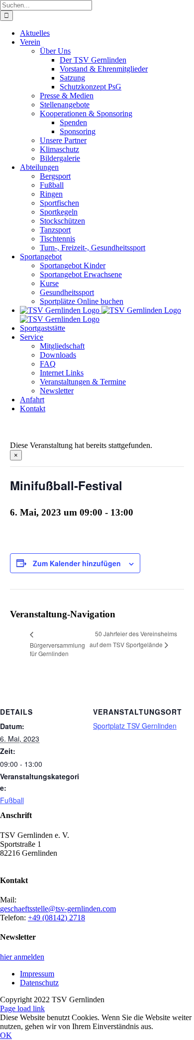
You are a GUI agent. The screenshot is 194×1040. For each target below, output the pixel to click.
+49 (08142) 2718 (56, 917)
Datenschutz (39, 982)
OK (6, 1035)
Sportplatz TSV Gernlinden (135, 726)
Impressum (37, 973)
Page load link (22, 1008)
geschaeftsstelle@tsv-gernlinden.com (58, 908)
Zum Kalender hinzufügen (77, 563)
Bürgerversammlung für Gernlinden (57, 649)
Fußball (12, 800)
